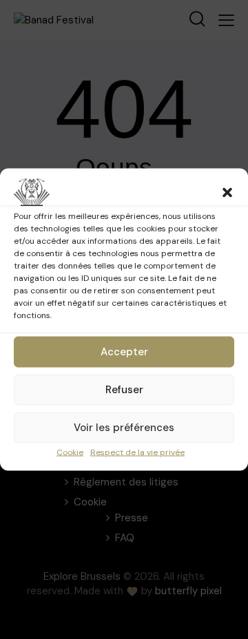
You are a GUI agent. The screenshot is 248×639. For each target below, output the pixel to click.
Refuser (124, 390)
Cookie (69, 452)
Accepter (124, 352)
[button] (227, 193)
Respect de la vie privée (137, 452)
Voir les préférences (124, 427)
